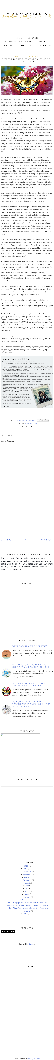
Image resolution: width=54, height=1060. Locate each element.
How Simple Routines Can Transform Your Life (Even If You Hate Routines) (31, 704)
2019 (26, 866)
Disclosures (44, 45)
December (27, 871)
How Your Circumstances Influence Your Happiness (28, 908)
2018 (26, 868)
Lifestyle (8, 45)
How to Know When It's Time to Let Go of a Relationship (30, 684)
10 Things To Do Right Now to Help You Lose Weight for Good (30, 666)
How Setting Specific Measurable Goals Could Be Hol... (28, 902)
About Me (33, 38)
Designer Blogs (34, 1058)
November (27, 874)
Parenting (44, 41)
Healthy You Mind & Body (18, 41)
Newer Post (46, 540)
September (27, 880)
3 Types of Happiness (28, 899)
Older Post (7, 540)
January (27, 911)
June (27, 885)
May (27, 888)
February (27, 897)
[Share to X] (43, 420)
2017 (26, 913)
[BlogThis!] (40, 420)
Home (19, 38)
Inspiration (31, 423)
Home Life (25, 45)
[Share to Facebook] (45, 420)
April (27, 891)
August (27, 883)
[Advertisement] (27, 518)
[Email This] (38, 420)
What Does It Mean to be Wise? (29, 646)
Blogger (31, 944)
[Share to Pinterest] (48, 420)
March (27, 894)
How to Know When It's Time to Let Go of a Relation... (28, 905)
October (27, 877)
